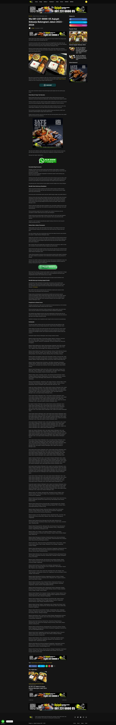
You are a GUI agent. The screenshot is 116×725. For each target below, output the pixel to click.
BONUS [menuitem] (71, 1)
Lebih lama (64, 699)
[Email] (52, 666)
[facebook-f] (75, 717)
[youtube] (81, 717)
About (78, 723)
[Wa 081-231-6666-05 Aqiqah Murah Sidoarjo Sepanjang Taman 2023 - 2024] (72, 57)
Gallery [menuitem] (45, 1)
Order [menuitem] (57, 1)
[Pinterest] (49, 666)
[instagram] (83, 717)
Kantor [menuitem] (61, 1)
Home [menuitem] (36, 1)
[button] (86, 2)
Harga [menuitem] (40, 1)
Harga (82, 723)
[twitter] (78, 717)
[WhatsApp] (46, 666)
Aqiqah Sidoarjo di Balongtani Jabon (38, 662)
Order (86, 723)
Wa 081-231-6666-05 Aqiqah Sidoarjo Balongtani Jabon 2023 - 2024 (38, 688)
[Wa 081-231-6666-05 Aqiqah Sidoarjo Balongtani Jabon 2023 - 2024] (38, 676)
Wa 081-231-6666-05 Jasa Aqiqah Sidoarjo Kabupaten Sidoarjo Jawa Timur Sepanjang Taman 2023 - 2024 (81, 50)
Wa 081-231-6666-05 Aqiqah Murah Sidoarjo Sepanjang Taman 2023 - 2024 (81, 57)
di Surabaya (35, 287)
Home (74, 723)
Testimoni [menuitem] (51, 1)
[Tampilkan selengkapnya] (54, 666)
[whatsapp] (86, 717)
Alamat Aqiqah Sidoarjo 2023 (77, 44)
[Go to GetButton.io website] (3, 723)
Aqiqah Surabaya (62, 78)
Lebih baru (31, 699)
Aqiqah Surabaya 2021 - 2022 (39, 723)
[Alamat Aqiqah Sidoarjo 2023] (78, 36)
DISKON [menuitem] (66, 1)
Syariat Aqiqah (49, 662)
